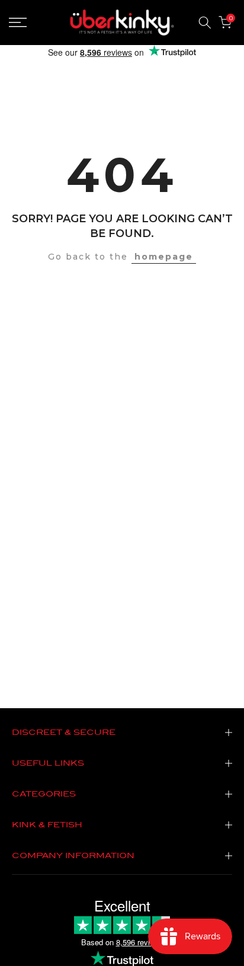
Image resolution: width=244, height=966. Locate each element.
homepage (163, 256)
